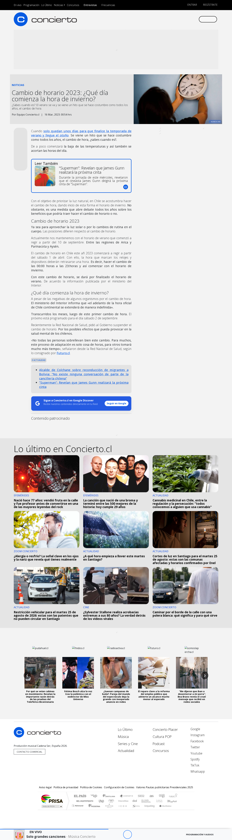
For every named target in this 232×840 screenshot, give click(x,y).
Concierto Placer (165, 729)
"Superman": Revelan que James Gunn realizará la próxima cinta (83, 384)
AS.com (151, 796)
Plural (108, 810)
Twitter (195, 747)
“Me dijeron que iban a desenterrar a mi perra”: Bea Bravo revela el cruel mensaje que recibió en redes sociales (192, 696)
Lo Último (46, 5)
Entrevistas (90, 5)
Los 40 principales (95, 796)
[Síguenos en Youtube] (180, 19)
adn (161, 796)
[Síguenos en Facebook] (170, 19)
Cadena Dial (162, 801)
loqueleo (148, 810)
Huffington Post (84, 801)
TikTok (194, 765)
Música (123, 736)
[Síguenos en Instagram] (164, 19)
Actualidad (39, 360)
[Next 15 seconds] (136, 834)
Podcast (159, 743)
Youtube (196, 753)
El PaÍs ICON (122, 810)
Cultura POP (162, 736)
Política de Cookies (91, 787)
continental (135, 801)
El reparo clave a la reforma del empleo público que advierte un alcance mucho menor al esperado (154, 695)
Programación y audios (200, 834)
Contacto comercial (29, 751)
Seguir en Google (116, 403)
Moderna (93, 810)
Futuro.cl (63, 353)
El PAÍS (80, 796)
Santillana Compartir (126, 796)
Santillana (110, 796)
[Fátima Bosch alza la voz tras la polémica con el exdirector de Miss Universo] (78, 673)
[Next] (144, 834)
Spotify (195, 759)
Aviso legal (45, 787)
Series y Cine (128, 743)
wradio (111, 801)
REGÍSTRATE (209, 4)
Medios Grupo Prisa (52, 806)
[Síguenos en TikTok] (190, 19)
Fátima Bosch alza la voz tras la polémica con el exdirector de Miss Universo (78, 695)
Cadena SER (141, 796)
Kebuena (173, 801)
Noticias (58, 5)
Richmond (78, 810)
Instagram (197, 735)
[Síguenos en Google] (159, 19)
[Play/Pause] (127, 834)
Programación (31, 5)
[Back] (110, 834)
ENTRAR (192, 4)
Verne (152, 801)
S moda (134, 810)
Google (195, 729)
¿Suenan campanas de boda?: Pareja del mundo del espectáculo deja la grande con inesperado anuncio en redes (116, 696)
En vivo (17, 5)
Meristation (164, 810)
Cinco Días (123, 801)
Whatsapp (197, 771)
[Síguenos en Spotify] (185, 19)
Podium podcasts (78, 805)
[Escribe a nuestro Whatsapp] (196, 19)
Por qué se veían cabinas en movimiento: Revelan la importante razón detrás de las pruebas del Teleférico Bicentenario (40, 696)
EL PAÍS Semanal (143, 801)
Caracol (173, 796)
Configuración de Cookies (119, 787)
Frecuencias (108, 5)
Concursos (73, 5)
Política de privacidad (66, 787)
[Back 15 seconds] (118, 834)
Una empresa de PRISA (52, 798)
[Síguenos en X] (175, 19)
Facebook (197, 741)
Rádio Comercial (178, 810)
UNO (102, 801)
